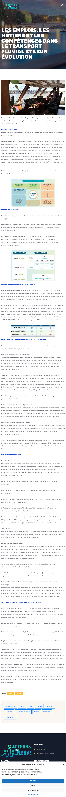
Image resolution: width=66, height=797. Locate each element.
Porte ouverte (10, 717)
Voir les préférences (33, 790)
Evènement (50, 706)
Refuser (33, 785)
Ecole (30, 706)
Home (3, 26)
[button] (63, 764)
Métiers (19, 693)
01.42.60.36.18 (41, 750)
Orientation (47, 712)
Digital (22, 706)
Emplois (10, 693)
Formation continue (23, 712)
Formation (9, 712)
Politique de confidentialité (33, 794)
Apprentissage (11, 706)
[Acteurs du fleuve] (10, 6)
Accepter (33, 780)
